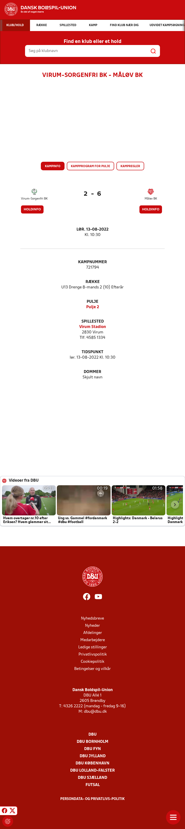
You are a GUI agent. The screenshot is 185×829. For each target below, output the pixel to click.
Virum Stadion (92, 327)
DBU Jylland (93, 756)
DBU (92, 735)
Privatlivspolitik (93, 654)
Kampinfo (52, 166)
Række (93, 282)
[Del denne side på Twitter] (12, 811)
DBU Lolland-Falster (92, 771)
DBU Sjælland (92, 778)
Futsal (93, 785)
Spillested (92, 322)
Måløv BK (151, 198)
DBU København (92, 763)
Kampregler (130, 166)
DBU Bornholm (92, 742)
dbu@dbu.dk (95, 712)
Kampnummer (92, 262)
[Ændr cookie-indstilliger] (7, 821)
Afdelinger (92, 633)
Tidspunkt (92, 352)
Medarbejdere (92, 640)
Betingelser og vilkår (92, 669)
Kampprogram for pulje (90, 166)
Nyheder (92, 626)
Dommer (92, 372)
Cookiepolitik (92, 662)
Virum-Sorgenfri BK (34, 198)
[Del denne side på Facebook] (4, 811)
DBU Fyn (92, 749)
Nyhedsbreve (92, 618)
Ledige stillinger (92, 647)
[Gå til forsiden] (38, 9)
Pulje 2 (92, 307)
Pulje (92, 302)
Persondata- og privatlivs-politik (92, 799)
